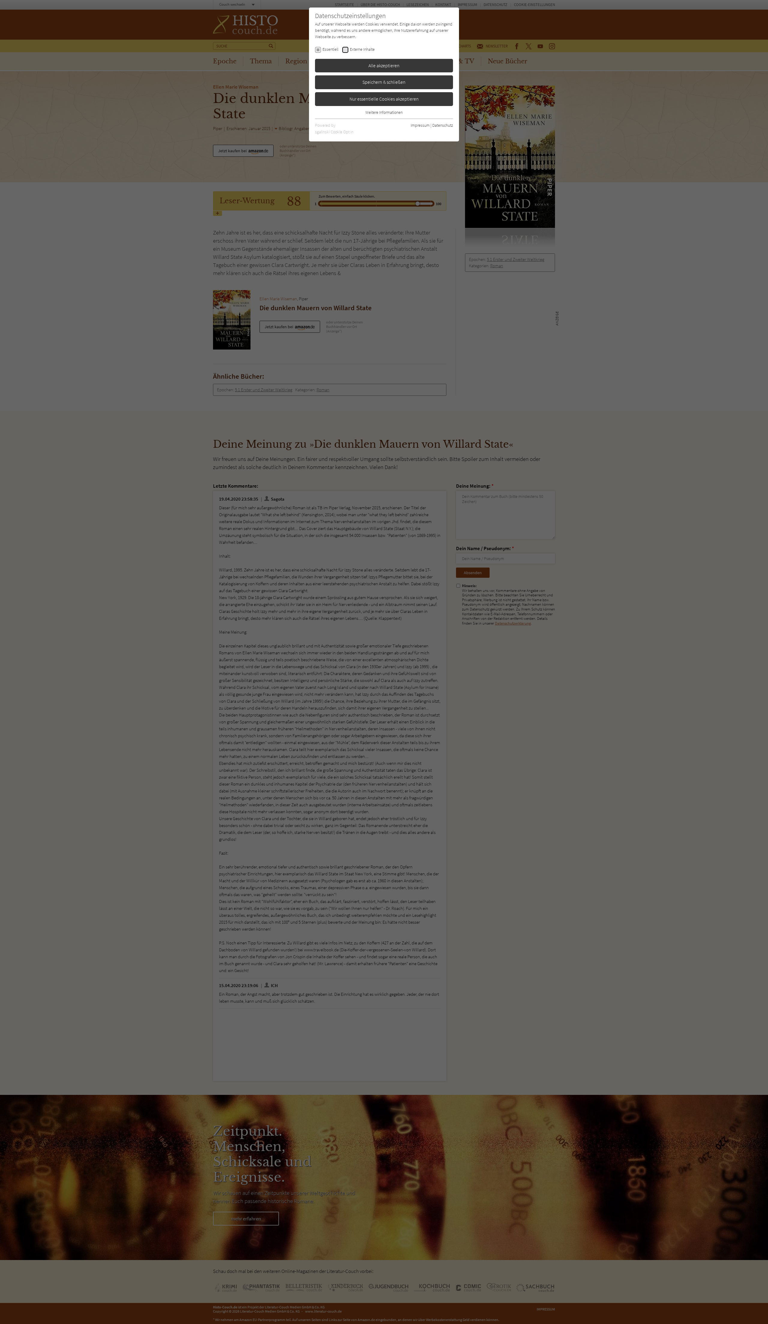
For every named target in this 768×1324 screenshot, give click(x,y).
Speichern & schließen (384, 82)
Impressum (420, 125)
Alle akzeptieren (384, 65)
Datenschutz (442, 125)
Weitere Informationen (384, 112)
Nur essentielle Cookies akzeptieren (384, 99)
